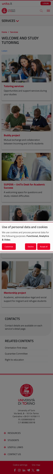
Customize (9, 246)
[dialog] (26, 237)
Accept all (43, 246)
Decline (31, 246)
